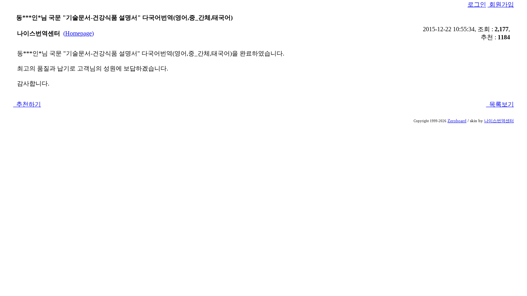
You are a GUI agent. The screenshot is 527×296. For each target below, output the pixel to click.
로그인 (477, 4)
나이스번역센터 (499, 121)
